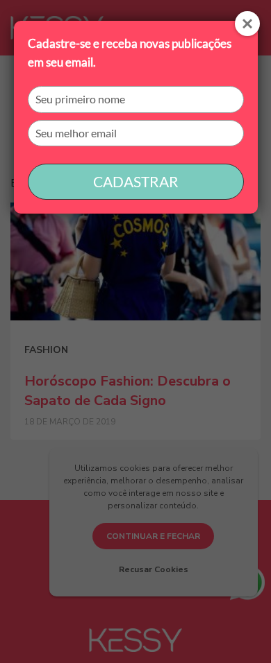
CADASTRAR (136, 181)
